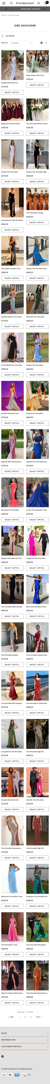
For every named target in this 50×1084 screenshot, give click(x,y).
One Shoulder (14, 15)
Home (3, 15)
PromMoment (25, 3)
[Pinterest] (2, 1056)
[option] (25, 8)
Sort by (4, 43)
